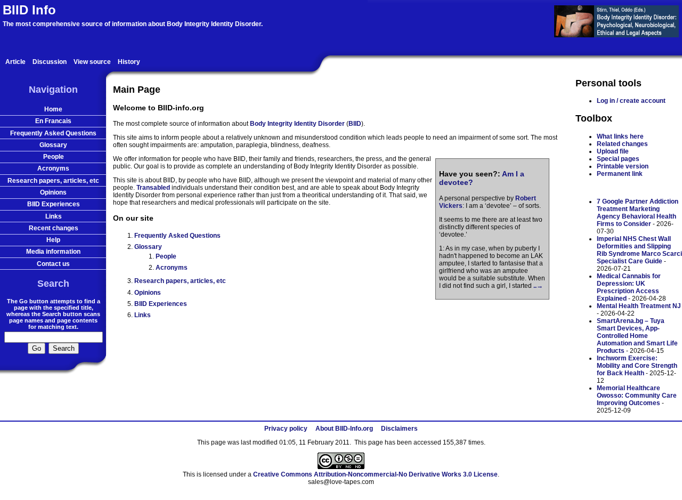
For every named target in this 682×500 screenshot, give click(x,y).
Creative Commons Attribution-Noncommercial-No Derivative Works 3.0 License (375, 474)
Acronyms (172, 267)
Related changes (622, 144)
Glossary (148, 247)
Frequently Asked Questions (177, 235)
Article (15, 62)
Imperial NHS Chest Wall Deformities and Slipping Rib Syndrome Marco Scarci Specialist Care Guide (639, 250)
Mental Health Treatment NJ (639, 306)
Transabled (153, 187)
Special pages (618, 159)
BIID (354, 123)
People (166, 256)
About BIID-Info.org (344, 428)
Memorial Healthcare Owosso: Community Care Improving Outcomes (637, 395)
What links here (620, 136)
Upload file (613, 151)
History (129, 62)
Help (53, 240)
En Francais (53, 121)
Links (142, 315)
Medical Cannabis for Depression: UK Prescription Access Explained (629, 287)
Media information (53, 251)
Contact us (53, 264)
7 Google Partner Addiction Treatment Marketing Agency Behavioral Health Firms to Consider (637, 213)
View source (92, 62)
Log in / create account (631, 100)
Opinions (147, 292)
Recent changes (53, 228)
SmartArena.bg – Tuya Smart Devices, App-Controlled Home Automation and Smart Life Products (637, 335)
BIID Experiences (160, 304)
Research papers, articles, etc (180, 281)
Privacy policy (285, 428)
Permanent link (620, 174)
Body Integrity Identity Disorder (297, 123)
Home (53, 109)
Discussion (50, 62)
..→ (538, 285)
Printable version (622, 166)
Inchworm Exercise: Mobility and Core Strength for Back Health (637, 365)
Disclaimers (399, 428)
